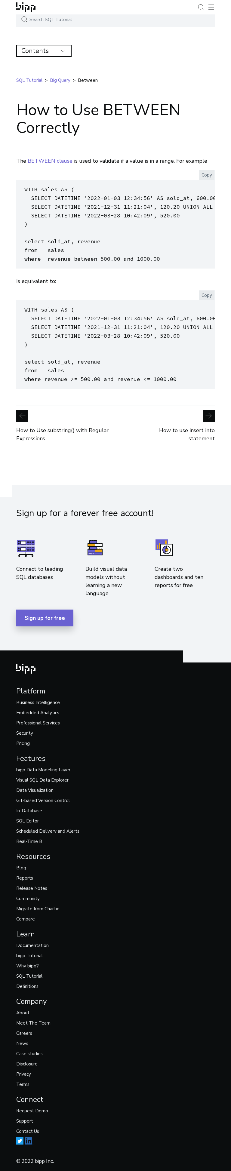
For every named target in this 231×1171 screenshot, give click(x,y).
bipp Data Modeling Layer (43, 770)
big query (60, 80)
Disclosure (27, 1064)
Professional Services (38, 723)
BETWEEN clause (50, 160)
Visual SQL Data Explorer (42, 780)
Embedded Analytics (37, 713)
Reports (24, 878)
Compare (25, 919)
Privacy (23, 1074)
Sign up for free (45, 618)
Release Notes (31, 888)
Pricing (23, 743)
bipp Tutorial (29, 956)
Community (28, 899)
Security (24, 733)
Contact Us (27, 1131)
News (22, 1043)
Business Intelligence (38, 702)
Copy (207, 175)
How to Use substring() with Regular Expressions (62, 434)
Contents (35, 50)
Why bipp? (27, 966)
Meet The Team (33, 1023)
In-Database (29, 811)
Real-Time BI (30, 841)
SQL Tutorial (29, 976)
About (22, 1013)
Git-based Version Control (43, 801)
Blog (21, 868)
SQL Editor (27, 821)
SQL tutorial (29, 80)
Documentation (32, 945)
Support (24, 1121)
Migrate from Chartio (38, 909)
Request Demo (32, 1111)
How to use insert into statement (187, 434)
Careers (24, 1033)
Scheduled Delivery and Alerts (47, 831)
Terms (22, 1084)
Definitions (27, 986)
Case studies (29, 1054)
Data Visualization (35, 790)
